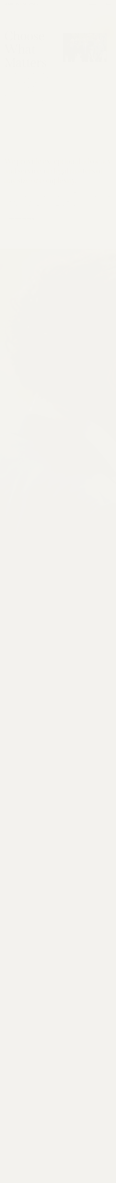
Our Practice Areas (22, 218)
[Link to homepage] (21, 5)
